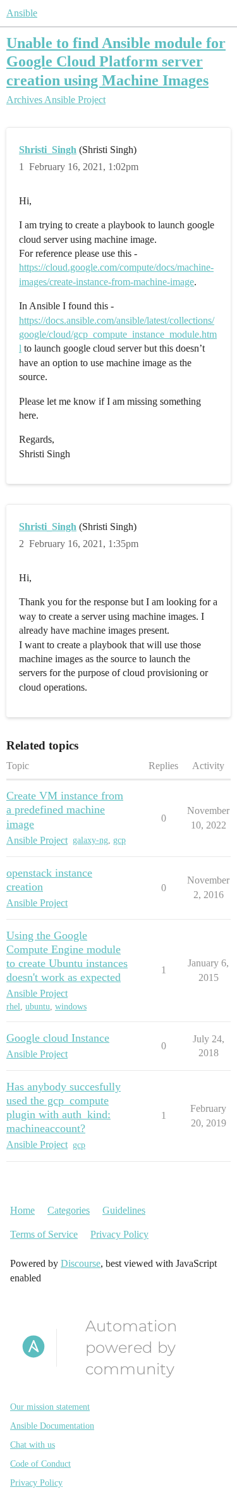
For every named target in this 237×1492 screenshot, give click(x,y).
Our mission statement (50, 1407)
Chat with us (32, 1445)
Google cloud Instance (57, 1038)
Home (22, 1210)
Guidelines (123, 1210)
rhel (13, 1006)
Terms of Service (44, 1234)
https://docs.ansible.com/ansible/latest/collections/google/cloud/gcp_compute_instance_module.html (118, 334)
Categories (68, 1210)
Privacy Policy (119, 1234)
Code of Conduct (40, 1464)
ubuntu (37, 1006)
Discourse (80, 1263)
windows (71, 1006)
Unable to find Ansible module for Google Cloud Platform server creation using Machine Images (116, 61)
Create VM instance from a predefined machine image (64, 809)
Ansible (21, 13)
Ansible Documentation (52, 1426)
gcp (119, 840)
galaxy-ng (90, 840)
